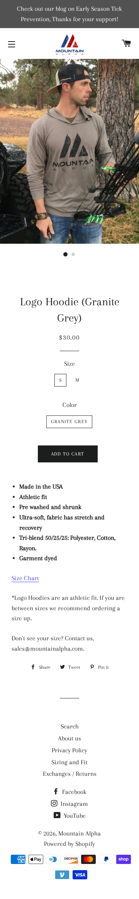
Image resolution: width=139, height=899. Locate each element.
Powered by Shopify (69, 843)
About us (69, 738)
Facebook (73, 791)
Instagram (73, 803)
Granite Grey (69, 421)
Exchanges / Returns (70, 773)
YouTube (74, 815)
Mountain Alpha (79, 833)
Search (70, 726)
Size (69, 363)
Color (70, 404)
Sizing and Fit (69, 762)
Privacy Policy (69, 750)
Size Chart (25, 578)
